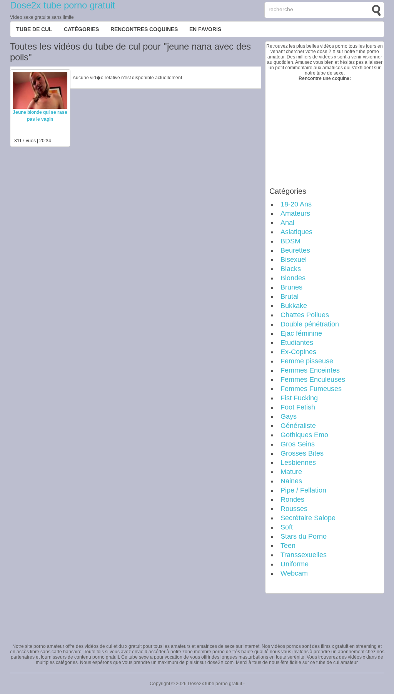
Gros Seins (297, 444)
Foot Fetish (297, 407)
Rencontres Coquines (144, 29)
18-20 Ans (296, 204)
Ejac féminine (301, 333)
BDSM (290, 241)
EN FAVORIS (205, 29)
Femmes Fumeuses (311, 389)
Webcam (294, 573)
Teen (288, 545)
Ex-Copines (298, 352)
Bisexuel (293, 259)
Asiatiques (296, 232)
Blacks (290, 269)
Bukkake (293, 306)
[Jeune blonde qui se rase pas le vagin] (40, 107)
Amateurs (295, 213)
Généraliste (298, 425)
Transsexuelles (303, 555)
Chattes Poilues (304, 315)
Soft (286, 527)
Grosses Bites (302, 453)
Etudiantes (296, 342)
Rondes (292, 499)
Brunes (291, 287)
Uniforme (294, 564)
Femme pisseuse (306, 361)
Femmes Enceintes (310, 370)
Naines (291, 481)
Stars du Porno (303, 536)
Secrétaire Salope (308, 518)
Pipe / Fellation (303, 490)
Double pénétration (309, 324)
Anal (287, 222)
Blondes (293, 278)
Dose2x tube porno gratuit (62, 5)
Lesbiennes (298, 462)
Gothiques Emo (304, 435)
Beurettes (295, 250)
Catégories (81, 29)
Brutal (289, 296)
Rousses (293, 509)
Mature (291, 472)
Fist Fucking (299, 398)
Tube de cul (34, 29)
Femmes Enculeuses (312, 379)
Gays (288, 416)
